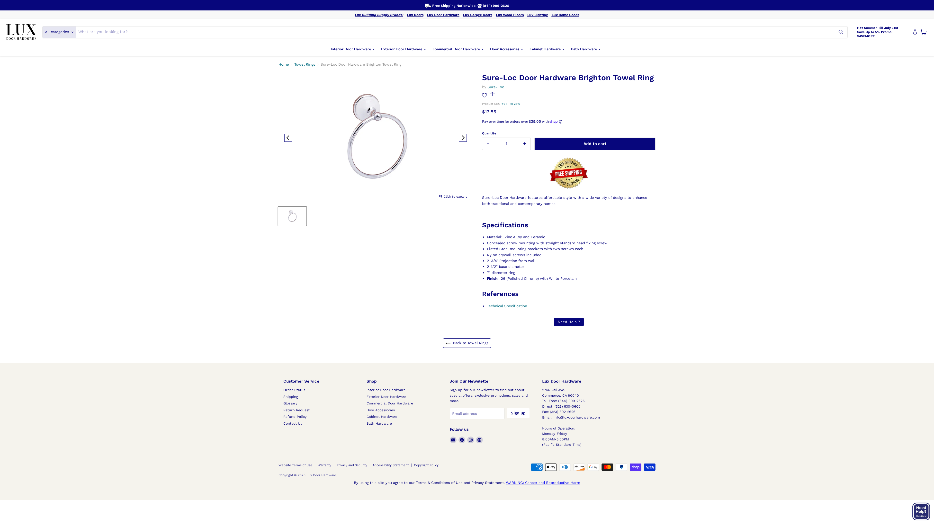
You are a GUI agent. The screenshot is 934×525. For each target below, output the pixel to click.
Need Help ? (569, 322)
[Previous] (288, 138)
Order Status (294, 390)
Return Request (296, 410)
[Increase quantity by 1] (525, 144)
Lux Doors (415, 15)
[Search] (840, 32)
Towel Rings (304, 64)
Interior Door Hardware (351, 49)
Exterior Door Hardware (402, 49)
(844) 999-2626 (496, 6)
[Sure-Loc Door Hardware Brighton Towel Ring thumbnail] (292, 216)
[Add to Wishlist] (484, 95)
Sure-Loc (495, 87)
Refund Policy (294, 417)
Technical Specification (507, 306)
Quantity (489, 133)
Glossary (290, 403)
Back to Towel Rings (470, 343)
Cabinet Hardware (546, 49)
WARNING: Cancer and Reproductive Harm (543, 483)
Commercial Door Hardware (456, 49)
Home (283, 64)
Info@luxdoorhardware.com (577, 417)
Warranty (324, 465)
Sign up (518, 413)
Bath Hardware (584, 49)
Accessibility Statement (391, 465)
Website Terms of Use (295, 465)
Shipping (290, 397)
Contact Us (292, 423)
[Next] (463, 138)
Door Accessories (505, 49)
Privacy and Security (352, 465)
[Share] (492, 97)
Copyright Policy (426, 465)
